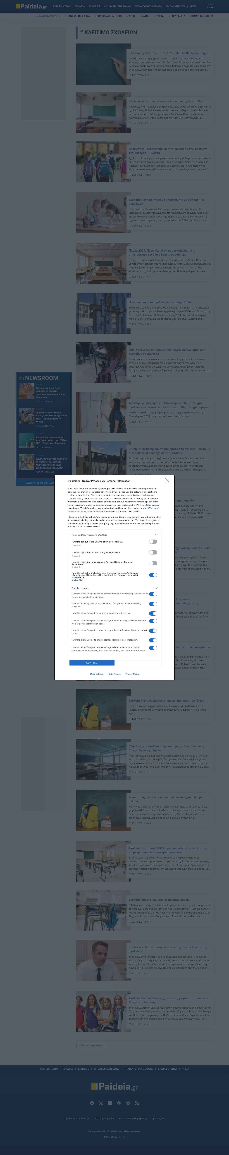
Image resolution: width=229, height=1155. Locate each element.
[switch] (153, 542)
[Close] (168, 481)
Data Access (114, 674)
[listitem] (114, 534)
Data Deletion (97, 674)
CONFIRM (92, 663)
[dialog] (114, 577)
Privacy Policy (132, 674)
